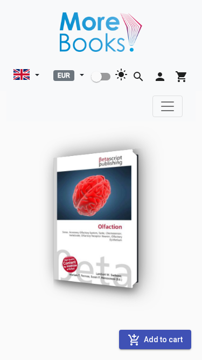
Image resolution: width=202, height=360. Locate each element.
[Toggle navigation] (167, 106)
